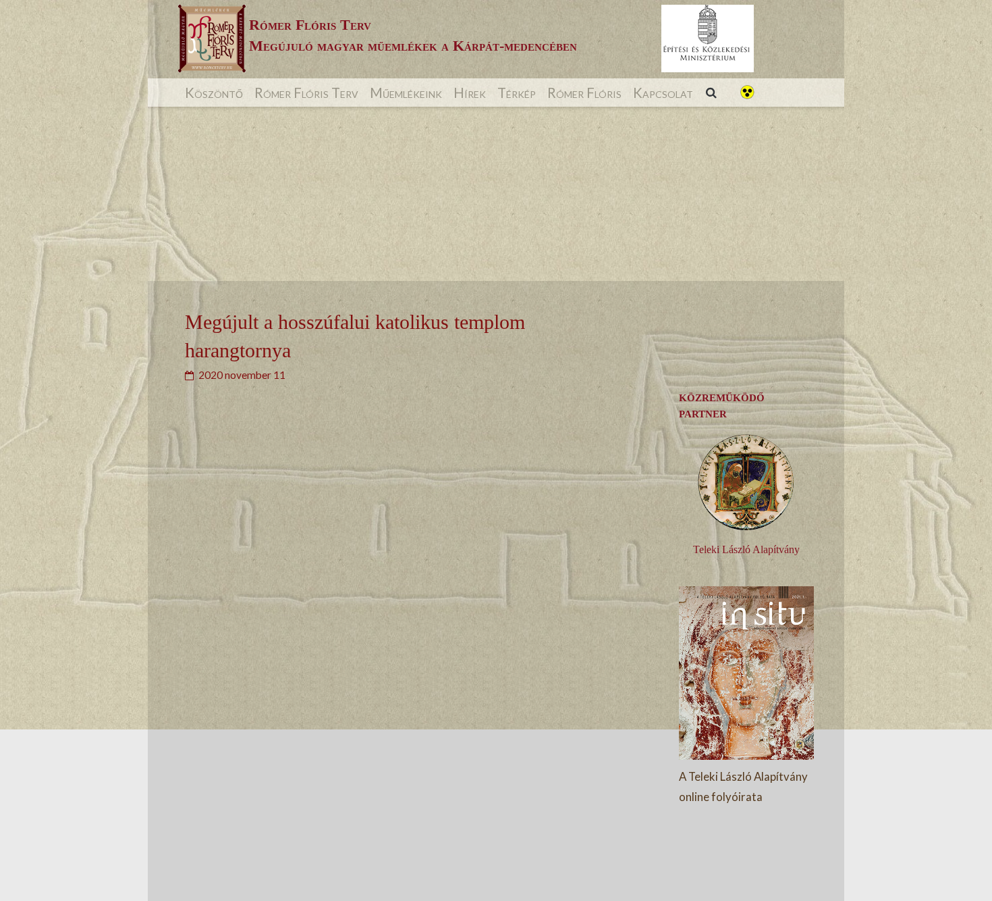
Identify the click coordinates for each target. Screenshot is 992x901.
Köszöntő (214, 92)
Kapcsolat (663, 92)
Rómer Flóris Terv (306, 92)
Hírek (469, 92)
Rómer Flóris (584, 92)
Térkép (516, 92)
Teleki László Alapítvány (746, 549)
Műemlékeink (406, 92)
